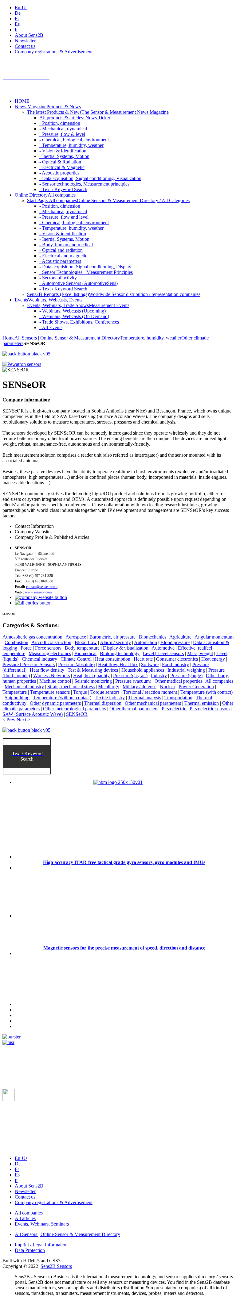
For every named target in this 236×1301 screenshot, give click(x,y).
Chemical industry (39, 659)
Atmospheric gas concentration (32, 636)
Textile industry (110, 697)
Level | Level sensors (163, 653)
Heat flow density (47, 670)
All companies (219, 681)
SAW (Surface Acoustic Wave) (32, 714)
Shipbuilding (17, 697)
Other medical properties (178, 681)
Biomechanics (152, 636)
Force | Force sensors (41, 647)
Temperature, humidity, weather (150, 337)
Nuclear (167, 686)
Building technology (120, 653)
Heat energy (213, 659)
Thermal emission (201, 703)
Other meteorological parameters (74, 708)
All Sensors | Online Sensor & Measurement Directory (67, 337)
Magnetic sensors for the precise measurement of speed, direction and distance (124, 947)
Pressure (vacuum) (133, 681)
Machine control (55, 681)
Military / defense (139, 686)
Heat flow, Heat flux (118, 664)
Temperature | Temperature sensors (36, 692)
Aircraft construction (51, 642)
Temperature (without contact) (62, 697)
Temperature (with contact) (206, 692)
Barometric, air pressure (112, 636)
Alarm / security (115, 642)
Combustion (16, 642)
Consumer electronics (177, 659)
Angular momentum (214, 636)
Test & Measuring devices (93, 670)
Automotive (163, 647)
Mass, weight (200, 653)
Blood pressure (175, 642)
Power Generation (196, 686)
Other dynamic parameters (55, 703)
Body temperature (82, 647)
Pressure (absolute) (76, 664)
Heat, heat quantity (91, 675)
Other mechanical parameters (153, 703)
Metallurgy (108, 686)
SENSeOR (77, 714)
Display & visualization (125, 647)
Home (8, 337)
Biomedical (85, 653)
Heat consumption (112, 659)
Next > (23, 719)
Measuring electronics (50, 653)
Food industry (175, 664)
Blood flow (86, 642)
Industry (159, 675)
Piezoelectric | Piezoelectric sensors (196, 708)
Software (150, 664)
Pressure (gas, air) (130, 675)
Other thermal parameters (133, 708)
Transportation (178, 697)
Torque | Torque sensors (96, 692)
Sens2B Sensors (56, 1266)
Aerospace (75, 636)
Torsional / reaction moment (150, 692)
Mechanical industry (24, 686)
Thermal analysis (144, 697)
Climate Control (76, 659)
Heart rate (143, 659)
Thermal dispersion (102, 703)
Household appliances (142, 670)
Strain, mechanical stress (71, 686)
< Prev (8, 719)
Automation (145, 642)
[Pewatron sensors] (21, 364)
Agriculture (180, 636)
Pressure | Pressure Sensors (28, 664)
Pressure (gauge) (186, 675)
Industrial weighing (186, 670)
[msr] (8, 1042)
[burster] (11, 1036)
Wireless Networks (51, 675)
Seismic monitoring (93, 681)
